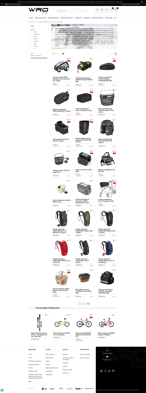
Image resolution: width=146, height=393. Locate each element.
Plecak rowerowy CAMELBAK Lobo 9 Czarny (82, 260)
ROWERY (31, 18)
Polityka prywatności (35, 361)
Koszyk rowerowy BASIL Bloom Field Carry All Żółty (61, 290)
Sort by (54, 53)
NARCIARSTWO (78, 18)
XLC (35, 48)
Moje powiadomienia (52, 368)
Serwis (31, 358)
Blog (30, 382)
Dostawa (65, 354)
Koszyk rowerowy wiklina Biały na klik (61, 201)
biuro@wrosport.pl (107, 360)
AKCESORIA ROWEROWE (53, 18)
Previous (27, 328)
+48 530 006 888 (135, 4)
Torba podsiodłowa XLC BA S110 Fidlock (61, 140)
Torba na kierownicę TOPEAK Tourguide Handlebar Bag (105, 291)
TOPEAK (36, 46)
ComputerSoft (135, 390)
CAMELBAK (36, 34)
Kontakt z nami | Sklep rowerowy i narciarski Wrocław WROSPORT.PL (36, 376)
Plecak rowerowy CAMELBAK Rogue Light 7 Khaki (84, 231)
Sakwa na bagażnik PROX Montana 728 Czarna (105, 141)
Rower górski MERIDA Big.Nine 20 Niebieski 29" (61, 335)
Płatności (65, 363)
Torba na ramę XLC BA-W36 (84, 171)
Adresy (48, 361)
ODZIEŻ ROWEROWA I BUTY (67, 18)
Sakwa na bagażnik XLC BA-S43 (106, 171)
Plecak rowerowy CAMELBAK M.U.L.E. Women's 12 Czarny (60, 231)
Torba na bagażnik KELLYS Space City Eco (84, 109)
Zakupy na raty (67, 370)
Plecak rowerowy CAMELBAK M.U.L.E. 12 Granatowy (106, 260)
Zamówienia (49, 358)
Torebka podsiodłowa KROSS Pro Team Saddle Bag (84, 79)
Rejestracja (49, 375)
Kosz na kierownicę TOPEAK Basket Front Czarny (106, 110)
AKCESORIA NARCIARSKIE (97, 18)
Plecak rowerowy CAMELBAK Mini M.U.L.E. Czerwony (61, 260)
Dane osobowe (50, 354)
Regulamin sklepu (34, 364)
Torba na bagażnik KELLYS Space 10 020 (106, 200)
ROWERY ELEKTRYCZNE (40, 18)
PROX (35, 43)
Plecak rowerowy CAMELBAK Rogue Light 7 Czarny (106, 231)
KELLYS (35, 36)
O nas (30, 354)
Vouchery (66, 373)
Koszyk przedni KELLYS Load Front (61, 171)
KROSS (35, 39)
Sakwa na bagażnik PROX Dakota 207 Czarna (61, 110)
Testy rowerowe (84, 358)
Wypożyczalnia (33, 371)
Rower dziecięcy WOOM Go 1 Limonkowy (39, 334)
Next (118, 328)
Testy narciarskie (85, 354)
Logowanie (49, 371)
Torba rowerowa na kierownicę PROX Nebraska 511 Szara (82, 201)
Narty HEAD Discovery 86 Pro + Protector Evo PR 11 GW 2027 (106, 335)
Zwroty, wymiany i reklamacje (68, 359)
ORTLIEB (36, 41)
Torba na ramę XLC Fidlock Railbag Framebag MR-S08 (105, 79)
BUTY (115, 18)
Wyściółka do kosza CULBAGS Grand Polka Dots (83, 291)
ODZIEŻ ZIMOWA (108, 18)
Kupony (48, 364)
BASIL (35, 32)
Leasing (65, 366)
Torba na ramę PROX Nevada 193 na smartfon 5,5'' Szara (61, 79)
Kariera (31, 368)
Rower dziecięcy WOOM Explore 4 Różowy (84, 334)
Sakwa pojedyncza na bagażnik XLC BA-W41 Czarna (83, 140)
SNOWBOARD (87, 18)
